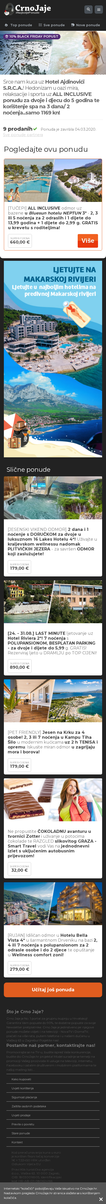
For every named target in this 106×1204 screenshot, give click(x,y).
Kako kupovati (21, 1079)
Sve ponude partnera (23, 134)
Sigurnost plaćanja (24, 1097)
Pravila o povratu (23, 1124)
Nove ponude (85, 25)
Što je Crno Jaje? (24, 1011)
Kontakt (17, 1142)
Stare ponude (21, 1133)
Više (88, 240)
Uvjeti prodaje (21, 1115)
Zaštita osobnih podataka (29, 1106)
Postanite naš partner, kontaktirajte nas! (50, 1045)
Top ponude (18, 25)
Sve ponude (51, 25)
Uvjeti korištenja (23, 1088)
